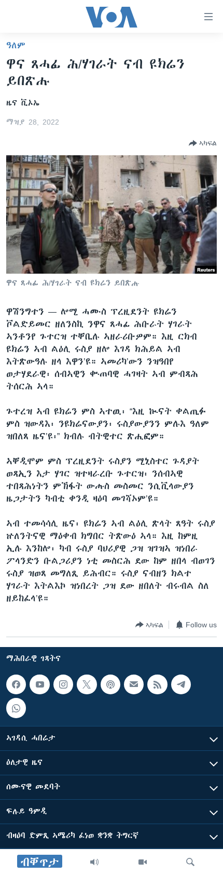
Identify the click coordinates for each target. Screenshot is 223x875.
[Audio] (94, 862)
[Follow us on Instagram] (63, 684)
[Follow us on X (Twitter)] (86, 684)
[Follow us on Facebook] (16, 684)
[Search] (190, 862)
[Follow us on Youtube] (39, 684)
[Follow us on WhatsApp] (16, 708)
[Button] (203, 143)
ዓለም (15, 45)
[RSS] (157, 684)
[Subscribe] (134, 684)
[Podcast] (110, 684)
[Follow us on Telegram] (181, 684)
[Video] (142, 862)
